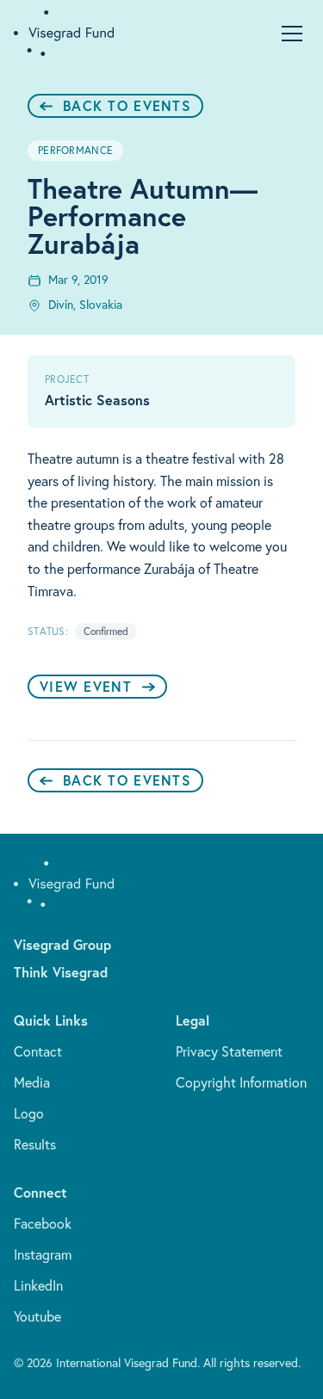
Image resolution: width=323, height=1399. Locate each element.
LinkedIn (38, 1285)
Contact (38, 1051)
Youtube (37, 1316)
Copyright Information (241, 1082)
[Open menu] (292, 33)
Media (32, 1082)
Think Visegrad (61, 972)
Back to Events (127, 105)
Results (35, 1144)
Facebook (42, 1223)
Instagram (42, 1254)
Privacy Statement (229, 1051)
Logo (29, 1113)
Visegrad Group (62, 944)
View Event (86, 686)
